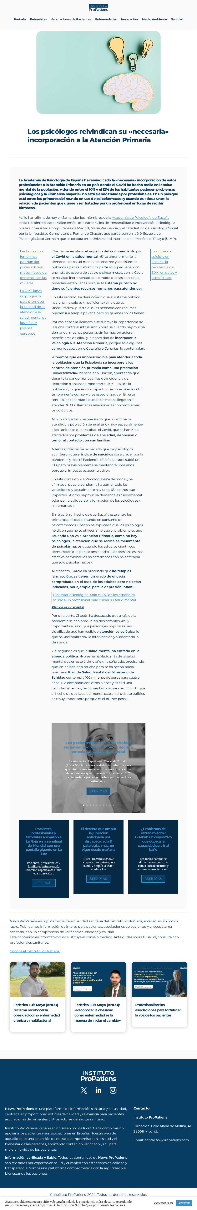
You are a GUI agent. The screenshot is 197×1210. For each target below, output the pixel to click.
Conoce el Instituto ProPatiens (35, 951)
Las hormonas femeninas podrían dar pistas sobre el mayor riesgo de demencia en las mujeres (33, 267)
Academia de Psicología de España (140, 217)
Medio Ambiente (154, 19)
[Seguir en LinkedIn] (98, 1090)
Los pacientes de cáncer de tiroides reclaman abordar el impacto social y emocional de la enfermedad (98, 747)
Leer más (98, 791)
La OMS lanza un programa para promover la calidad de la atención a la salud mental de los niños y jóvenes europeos (33, 312)
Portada (20, 19)
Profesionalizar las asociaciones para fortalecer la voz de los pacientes (158, 1010)
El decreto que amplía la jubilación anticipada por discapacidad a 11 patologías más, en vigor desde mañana (98, 839)
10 (113, 805)
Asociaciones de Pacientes (71, 19)
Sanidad (177, 19)
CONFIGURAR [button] (163, 1203)
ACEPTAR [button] (184, 1203)
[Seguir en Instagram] (113, 1090)
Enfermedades (106, 19)
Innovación (129, 19)
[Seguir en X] (83, 1090)
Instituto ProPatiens (21, 1128)
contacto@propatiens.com (166, 1140)
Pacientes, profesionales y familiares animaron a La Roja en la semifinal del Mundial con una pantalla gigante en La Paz (44, 841)
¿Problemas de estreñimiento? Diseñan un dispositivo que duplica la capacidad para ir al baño (153, 839)
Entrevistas (38, 19)
